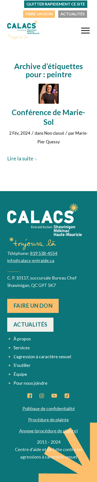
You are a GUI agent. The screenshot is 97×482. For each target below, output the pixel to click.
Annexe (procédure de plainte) (48, 430)
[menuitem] (39, 14)
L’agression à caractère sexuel (42, 356)
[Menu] (83, 30)
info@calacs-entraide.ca (30, 260)
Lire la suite (20, 158)
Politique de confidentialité (48, 408)
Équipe (20, 374)
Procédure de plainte (48, 419)
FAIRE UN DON (39, 13)
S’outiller (22, 365)
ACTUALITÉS (72, 13)
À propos (22, 338)
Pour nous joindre (30, 383)
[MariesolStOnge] (49, 94)
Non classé (54, 133)
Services (21, 347)
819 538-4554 (43, 253)
